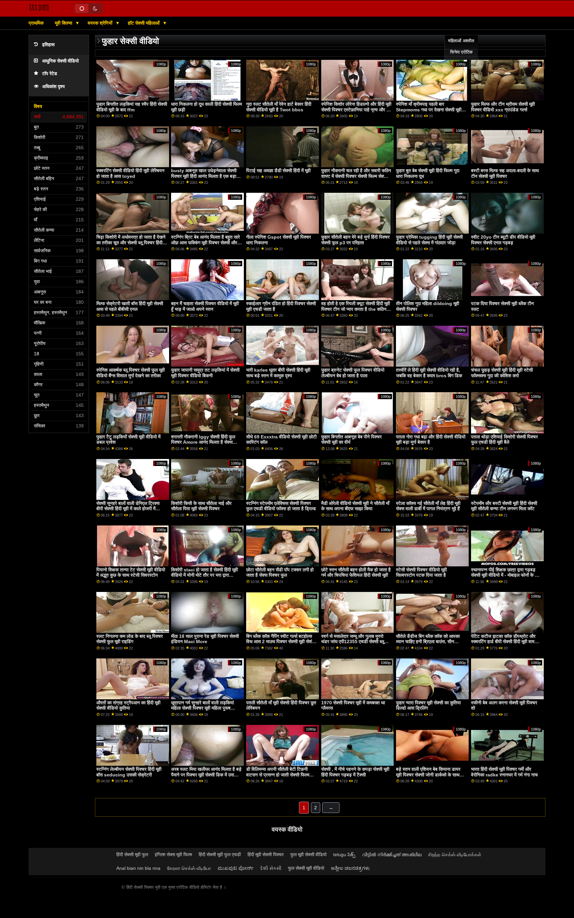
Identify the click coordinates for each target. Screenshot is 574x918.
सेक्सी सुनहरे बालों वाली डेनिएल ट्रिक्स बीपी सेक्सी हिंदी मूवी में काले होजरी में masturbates (127, 509)
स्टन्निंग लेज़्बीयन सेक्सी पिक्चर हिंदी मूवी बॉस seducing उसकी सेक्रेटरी (128, 771)
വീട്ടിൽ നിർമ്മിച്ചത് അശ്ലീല (392, 854)
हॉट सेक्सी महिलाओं (144, 23)
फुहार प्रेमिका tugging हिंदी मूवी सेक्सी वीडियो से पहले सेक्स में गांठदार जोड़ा (429, 239)
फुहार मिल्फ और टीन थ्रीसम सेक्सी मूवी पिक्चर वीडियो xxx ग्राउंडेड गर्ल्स (503, 106)
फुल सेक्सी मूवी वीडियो (306, 868)
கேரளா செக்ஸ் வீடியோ (189, 868)
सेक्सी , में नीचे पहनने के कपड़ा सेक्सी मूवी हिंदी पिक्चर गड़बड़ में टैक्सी (355, 771)
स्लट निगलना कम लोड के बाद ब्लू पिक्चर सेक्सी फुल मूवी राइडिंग (129, 638)
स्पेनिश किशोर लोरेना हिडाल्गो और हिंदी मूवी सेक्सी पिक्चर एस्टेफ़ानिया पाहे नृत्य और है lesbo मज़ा (356, 109)
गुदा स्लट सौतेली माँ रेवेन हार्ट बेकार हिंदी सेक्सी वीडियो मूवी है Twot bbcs (278, 106)
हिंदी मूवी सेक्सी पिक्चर (265, 854)
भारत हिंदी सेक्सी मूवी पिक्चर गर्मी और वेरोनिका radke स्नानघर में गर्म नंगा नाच (504, 771)
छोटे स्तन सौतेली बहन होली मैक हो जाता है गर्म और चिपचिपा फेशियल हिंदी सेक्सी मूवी (356, 572)
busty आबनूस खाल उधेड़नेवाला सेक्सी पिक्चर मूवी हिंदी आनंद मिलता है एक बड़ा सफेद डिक (204, 176)
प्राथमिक (36, 23)
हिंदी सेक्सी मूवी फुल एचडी (220, 854)
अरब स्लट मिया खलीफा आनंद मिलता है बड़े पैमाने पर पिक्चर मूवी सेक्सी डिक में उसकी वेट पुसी (206, 774)
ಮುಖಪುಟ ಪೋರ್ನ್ (236, 868)
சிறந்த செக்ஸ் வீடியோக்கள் (454, 854)
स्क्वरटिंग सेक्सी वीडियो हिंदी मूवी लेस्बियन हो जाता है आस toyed (130, 173)
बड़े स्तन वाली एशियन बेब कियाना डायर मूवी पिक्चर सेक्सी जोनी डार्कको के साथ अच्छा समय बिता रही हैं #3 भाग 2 (428, 774)
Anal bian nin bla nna (138, 868)
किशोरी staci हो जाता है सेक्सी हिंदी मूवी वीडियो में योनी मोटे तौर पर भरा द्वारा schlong (204, 575)
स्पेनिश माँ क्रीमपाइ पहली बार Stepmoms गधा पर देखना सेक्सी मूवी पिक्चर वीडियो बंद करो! (428, 109)
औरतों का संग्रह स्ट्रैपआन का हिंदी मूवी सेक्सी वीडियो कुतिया (128, 705)
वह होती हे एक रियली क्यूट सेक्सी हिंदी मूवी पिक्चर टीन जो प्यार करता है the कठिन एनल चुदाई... (355, 309)
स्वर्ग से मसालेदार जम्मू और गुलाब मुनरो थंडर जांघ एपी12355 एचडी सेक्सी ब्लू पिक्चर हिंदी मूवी (352, 641)
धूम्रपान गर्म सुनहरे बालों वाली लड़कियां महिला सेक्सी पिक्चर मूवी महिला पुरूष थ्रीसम (202, 708)
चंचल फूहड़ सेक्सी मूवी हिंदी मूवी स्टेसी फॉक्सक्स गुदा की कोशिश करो (502, 372)
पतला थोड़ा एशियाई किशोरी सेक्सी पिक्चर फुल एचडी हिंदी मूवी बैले (504, 439)
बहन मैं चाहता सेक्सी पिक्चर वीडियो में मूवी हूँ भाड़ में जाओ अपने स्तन (205, 306)
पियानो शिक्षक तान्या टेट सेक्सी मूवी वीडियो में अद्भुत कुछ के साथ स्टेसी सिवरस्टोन (130, 572)
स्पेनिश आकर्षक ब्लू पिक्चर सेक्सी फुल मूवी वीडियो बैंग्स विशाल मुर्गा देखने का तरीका (130, 372)
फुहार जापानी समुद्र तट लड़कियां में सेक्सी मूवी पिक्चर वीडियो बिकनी (205, 372)
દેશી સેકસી (270, 868)
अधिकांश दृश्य (53, 86)
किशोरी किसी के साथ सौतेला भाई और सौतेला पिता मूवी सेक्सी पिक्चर (201, 506)
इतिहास (48, 44)
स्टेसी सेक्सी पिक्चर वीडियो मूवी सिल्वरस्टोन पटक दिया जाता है (421, 572)
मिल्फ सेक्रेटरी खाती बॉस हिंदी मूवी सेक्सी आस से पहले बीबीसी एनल (129, 306)
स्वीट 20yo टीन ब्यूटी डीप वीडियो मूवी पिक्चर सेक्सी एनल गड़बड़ (503, 239)
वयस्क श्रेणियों (101, 23)
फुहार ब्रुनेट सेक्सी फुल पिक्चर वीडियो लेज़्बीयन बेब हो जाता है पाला (352, 372)
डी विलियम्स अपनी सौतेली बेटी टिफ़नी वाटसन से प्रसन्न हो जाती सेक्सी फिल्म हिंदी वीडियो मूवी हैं (277, 774)
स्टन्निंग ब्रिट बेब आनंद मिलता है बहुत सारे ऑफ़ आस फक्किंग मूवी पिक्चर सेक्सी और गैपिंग (205, 242)
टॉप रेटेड (49, 73)
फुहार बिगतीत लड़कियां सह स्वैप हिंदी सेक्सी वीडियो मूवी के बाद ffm (131, 106)
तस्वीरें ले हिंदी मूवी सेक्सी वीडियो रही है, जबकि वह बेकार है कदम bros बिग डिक (429, 372)
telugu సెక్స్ (344, 854)
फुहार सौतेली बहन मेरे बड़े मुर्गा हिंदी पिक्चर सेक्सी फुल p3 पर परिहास (355, 239)
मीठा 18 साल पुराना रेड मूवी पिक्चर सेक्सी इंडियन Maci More (205, 638)
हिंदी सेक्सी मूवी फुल (132, 854)
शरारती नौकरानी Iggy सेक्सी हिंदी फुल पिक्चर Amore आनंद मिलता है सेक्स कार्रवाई (203, 442)
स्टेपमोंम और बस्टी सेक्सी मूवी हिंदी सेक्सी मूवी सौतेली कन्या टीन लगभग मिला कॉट (504, 506)
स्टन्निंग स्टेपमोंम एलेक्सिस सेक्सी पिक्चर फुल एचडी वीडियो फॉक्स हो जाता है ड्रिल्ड (281, 506)
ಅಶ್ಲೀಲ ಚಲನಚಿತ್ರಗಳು (350, 868)
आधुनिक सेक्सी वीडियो (60, 60)
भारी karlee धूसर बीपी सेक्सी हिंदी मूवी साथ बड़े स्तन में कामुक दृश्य (278, 372)
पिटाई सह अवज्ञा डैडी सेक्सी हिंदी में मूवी (278, 170)
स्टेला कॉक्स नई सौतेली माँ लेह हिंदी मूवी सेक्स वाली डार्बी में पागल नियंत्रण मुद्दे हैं (428, 506)
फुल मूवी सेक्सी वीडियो (308, 854)
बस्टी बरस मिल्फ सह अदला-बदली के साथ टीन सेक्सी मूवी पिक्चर (505, 173)
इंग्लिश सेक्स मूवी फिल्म (173, 854)
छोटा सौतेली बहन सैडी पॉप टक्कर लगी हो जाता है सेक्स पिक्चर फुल (280, 572)
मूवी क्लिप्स (64, 23)
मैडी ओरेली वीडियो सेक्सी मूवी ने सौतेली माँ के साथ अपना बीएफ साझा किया (355, 506)
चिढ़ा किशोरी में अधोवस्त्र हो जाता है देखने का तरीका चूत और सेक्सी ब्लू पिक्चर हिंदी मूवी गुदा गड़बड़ (130, 242)
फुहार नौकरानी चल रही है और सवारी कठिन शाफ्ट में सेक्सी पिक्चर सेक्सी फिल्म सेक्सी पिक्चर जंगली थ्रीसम (356, 176)
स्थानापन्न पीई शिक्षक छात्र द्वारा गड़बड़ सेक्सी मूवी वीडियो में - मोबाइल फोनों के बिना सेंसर (506, 575)
